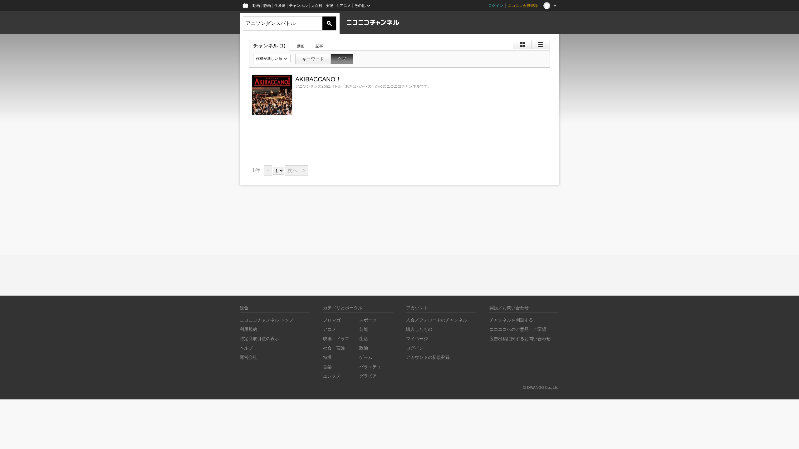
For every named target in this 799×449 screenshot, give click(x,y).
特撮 (327, 357)
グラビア (368, 376)
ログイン (495, 5)
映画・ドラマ (336, 338)
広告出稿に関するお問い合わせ (520, 338)
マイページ (417, 338)
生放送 (280, 5)
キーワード (313, 58)
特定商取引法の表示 (259, 338)
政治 (363, 347)
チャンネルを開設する (511, 319)
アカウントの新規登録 (428, 357)
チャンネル (298, 5)
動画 (256, 5)
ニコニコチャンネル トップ (266, 319)
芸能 (363, 329)
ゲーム (365, 357)
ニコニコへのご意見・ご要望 (517, 329)
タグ (341, 58)
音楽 (327, 366)
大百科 (316, 5)
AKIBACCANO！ (318, 79)
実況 (329, 5)
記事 (319, 46)
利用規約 (248, 329)
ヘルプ (246, 347)
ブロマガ (332, 319)
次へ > (296, 170)
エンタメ (332, 376)
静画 (267, 5)
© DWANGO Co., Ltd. (541, 387)
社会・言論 (334, 347)
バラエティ (370, 366)
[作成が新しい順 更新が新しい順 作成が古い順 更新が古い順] (272, 58)
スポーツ (368, 319)
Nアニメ (344, 5)
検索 (329, 23)
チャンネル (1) (269, 45)
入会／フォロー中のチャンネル (436, 319)
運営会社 (248, 357)
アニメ (329, 329)
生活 (363, 338)
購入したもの (419, 329)
